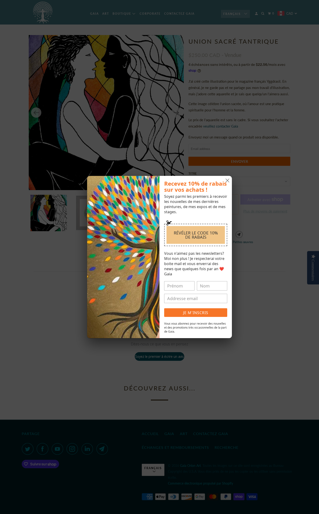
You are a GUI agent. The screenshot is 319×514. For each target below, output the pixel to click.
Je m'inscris (195, 312)
